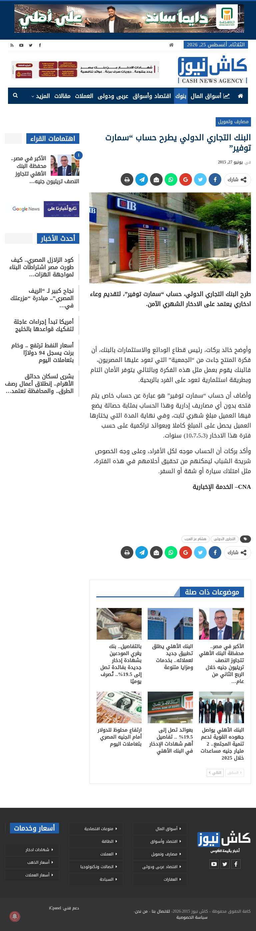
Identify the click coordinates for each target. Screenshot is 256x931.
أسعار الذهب (38, 862)
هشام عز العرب (195, 539)
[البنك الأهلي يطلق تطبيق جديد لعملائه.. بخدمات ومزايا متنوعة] (170, 624)
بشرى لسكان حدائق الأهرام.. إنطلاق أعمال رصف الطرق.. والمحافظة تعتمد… (39, 383)
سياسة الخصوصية (192, 917)
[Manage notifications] (14, 916)
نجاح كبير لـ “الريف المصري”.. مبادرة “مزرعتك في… (42, 298)
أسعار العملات (37, 875)
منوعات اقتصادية (98, 828)
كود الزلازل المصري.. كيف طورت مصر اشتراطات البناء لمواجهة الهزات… (41, 267)
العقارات (170, 879)
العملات (84, 96)
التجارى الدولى (224, 539)
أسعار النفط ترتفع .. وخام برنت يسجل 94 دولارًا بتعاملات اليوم (42, 352)
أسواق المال (206, 96)
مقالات (62, 96)
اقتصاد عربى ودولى (159, 866)
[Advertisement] (170, 325)
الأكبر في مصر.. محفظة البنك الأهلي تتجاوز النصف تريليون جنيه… (45, 169)
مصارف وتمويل (233, 121)
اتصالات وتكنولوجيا (96, 866)
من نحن (141, 911)
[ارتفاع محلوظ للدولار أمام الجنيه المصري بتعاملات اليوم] (119, 707)
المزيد (43, 96)
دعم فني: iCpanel (64, 908)
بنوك (180, 96)
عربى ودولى (113, 96)
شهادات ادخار (37, 849)
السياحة (106, 879)
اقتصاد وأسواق (152, 96)
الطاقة (107, 841)
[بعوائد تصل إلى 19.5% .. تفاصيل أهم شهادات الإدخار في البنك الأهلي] (170, 707)
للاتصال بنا (161, 911)
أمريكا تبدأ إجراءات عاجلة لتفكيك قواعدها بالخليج (44, 325)
